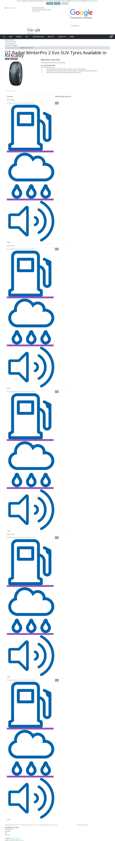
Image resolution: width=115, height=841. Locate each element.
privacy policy (94, 1)
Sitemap (41, 825)
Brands (12, 48)
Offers (72, 36)
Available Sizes (11, 91)
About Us (51, 36)
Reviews (24, 825)
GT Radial (17, 48)
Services (18, 36)
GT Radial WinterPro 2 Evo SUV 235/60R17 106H (21, 537)
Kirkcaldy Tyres (9, 825)
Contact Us (62, 36)
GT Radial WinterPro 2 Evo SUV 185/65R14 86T (20, 103)
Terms (35, 825)
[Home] (4, 36)
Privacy (30, 825)
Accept (50, 3)
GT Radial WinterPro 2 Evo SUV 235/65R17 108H (21, 680)
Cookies (47, 825)
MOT (26, 36)
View (56, 103)
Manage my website (83, 825)
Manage (65, 3)
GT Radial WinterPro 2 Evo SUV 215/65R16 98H (20, 249)
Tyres (10, 36)
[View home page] (10, 8)
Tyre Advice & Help (38, 36)
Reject (57, 3)
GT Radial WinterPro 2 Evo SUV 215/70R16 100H (21, 391)
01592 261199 (36, 11)
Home (8, 48)
